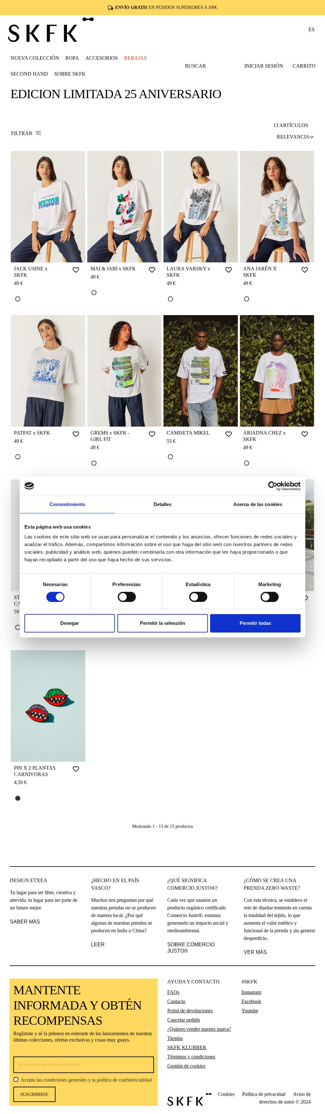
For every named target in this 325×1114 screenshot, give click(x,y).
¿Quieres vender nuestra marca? (199, 1029)
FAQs (173, 992)
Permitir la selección (162, 623)
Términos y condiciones (191, 1056)
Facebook (251, 1001)
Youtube (250, 1010)
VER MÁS (255, 952)
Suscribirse (34, 1094)
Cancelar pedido (183, 1020)
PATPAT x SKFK (32, 432)
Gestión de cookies (186, 1066)
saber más (25, 921)
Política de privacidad (263, 1094)
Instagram (251, 992)
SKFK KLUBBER (186, 1047)
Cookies (226, 1094)
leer (98, 944)
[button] (72, 58)
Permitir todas (255, 623)
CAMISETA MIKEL (188, 432)
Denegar (69, 623)
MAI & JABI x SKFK (113, 268)
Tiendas (175, 1038)
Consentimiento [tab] (67, 504)
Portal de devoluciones (190, 1010)
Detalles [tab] (163, 504)
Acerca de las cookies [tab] (257, 504)
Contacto (176, 1001)
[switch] (127, 597)
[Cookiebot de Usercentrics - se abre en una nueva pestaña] (273, 486)
